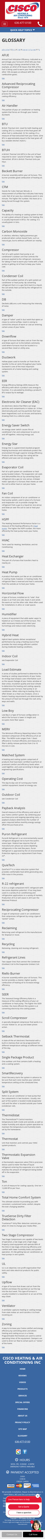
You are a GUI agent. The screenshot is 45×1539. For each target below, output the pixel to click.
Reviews (22, 1375)
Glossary (22, 1435)
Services (22, 1395)
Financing (22, 1409)
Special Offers (22, 1402)
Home (22, 1369)
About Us (22, 1415)
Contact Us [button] (12, 1534)
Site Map (22, 1429)
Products (23, 1389)
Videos (22, 1382)
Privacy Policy (22, 1422)
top (3, 78)
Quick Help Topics (21, 30)
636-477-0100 (22, 1441)
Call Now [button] (33, 1534)
